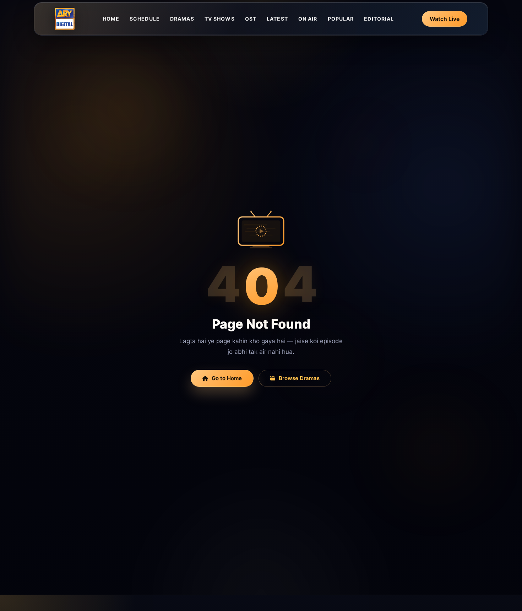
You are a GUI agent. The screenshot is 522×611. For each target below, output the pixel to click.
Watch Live (445, 18)
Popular (341, 19)
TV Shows (220, 19)
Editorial (379, 19)
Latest (277, 19)
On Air (307, 19)
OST (250, 19)
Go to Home (227, 378)
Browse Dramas (299, 378)
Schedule (145, 19)
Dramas (182, 19)
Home (111, 19)
